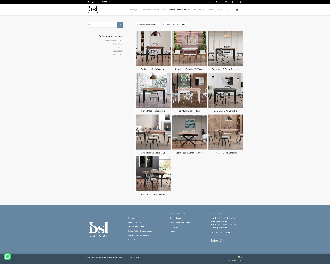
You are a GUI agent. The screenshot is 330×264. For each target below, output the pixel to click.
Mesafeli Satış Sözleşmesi (138, 235)
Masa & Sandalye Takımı (113, 40)
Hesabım (210, 2)
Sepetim (219, 2)
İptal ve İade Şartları (136, 227)
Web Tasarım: (232, 260)
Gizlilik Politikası (134, 222)
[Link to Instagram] (233, 2)
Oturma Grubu (117, 44)
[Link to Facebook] (237, 2)
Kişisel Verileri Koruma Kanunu (140, 231)
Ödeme (227, 2)
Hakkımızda (133, 218)
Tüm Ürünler (117, 51)
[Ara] (226, 9)
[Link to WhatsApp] (241, 2)
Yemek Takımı (117, 54)
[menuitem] (210, 2)
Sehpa (120, 47)
